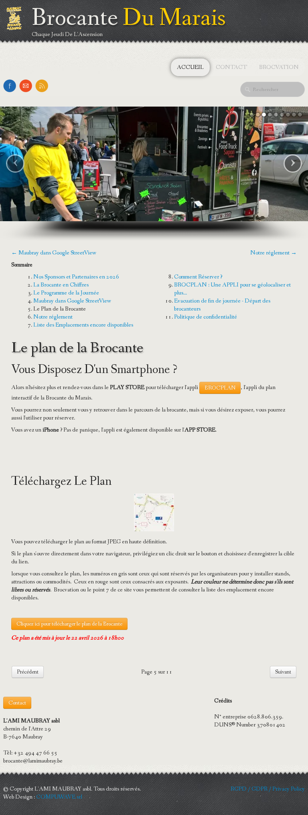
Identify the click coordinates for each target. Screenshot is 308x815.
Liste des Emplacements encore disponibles (83, 325)
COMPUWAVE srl (59, 797)
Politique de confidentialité (205, 317)
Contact (231, 67)
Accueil (190, 67)
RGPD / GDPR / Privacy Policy (268, 789)
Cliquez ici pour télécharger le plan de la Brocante (69, 623)
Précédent (27, 672)
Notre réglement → (273, 253)
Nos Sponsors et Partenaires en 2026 (76, 277)
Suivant (283, 672)
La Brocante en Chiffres (61, 285)
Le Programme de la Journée (66, 293)
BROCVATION (279, 67)
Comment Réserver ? (198, 277)
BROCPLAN (220, 387)
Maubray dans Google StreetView (72, 301)
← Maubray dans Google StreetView (53, 253)
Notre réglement (53, 317)
